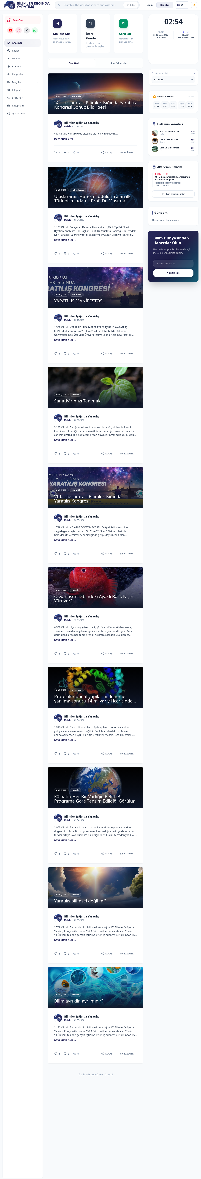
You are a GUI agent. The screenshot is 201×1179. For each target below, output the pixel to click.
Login (150, 4)
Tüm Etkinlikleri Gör (173, 194)
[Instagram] (18, 30)
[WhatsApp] (35, 30)
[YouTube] (10, 30)
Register (164, 4)
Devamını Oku (65, 138)
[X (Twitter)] (27, 30)
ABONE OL (173, 273)
